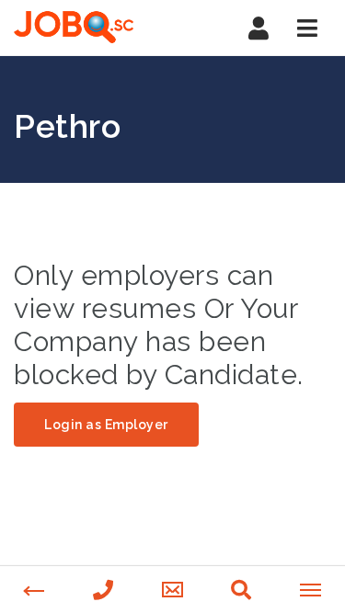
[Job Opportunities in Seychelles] (92, 27)
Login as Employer (106, 424)
